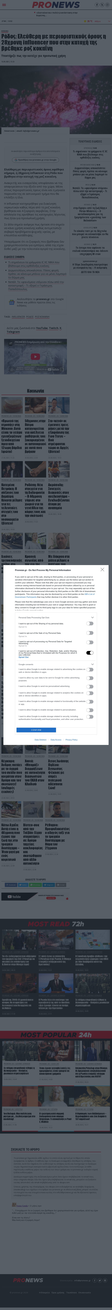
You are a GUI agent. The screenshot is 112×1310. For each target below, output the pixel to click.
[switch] (89, 623)
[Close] (103, 570)
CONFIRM (36, 730)
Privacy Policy (71, 740)
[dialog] (56, 655)
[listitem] (56, 617)
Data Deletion (40, 740)
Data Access (56, 740)
